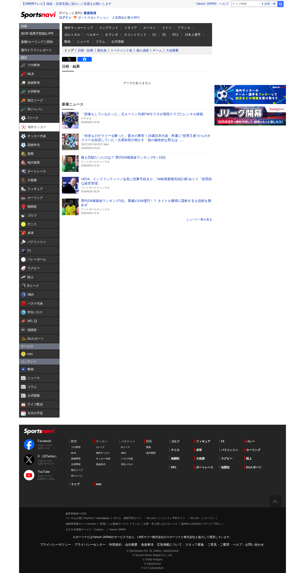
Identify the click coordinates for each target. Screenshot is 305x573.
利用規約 (115, 544)
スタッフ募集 (194, 544)
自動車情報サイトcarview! (81, 523)
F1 (222, 441)
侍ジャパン (77, 475)
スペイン (149, 28)
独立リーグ (77, 470)
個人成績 (142, 50)
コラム (100, 41)
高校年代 (101, 464)
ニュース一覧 (194, 219)
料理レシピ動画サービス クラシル (120, 523)
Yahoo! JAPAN (206, 3)
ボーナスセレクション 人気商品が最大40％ (109, 17)
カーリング (253, 450)
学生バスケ (127, 464)
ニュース (83, 41)
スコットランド (135, 34)
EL (165, 34)
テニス (175, 450)
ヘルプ (224, 3)
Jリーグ (100, 447)
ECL (176, 34)
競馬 (148, 447)
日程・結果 (85, 50)
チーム (157, 50)
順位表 (102, 50)
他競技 (225, 467)
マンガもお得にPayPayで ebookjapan (88, 518)
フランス (184, 28)
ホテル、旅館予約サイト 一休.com (134, 518)
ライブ (75, 484)
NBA (123, 453)
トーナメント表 (121, 50)
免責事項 (147, 544)
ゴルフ (175, 441)
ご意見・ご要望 (218, 544)
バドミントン (229, 450)
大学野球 (76, 464)
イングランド (108, 28)
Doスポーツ (253, 467)
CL (154, 34)
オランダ (111, 34)
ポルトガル (72, 34)
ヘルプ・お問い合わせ (248, 544)
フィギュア (203, 441)
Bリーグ (125, 447)
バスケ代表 (127, 458)
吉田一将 (270, 3)
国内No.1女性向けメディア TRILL (201, 523)
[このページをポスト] (69, 59)
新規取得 (90, 13)
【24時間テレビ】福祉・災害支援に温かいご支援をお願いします (66, 3)
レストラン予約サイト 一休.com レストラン (187, 518)
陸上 (249, 458)
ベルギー (92, 34)
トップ (69, 50)
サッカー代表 (103, 458)
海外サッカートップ (78, 28)
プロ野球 (76, 447)
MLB (73, 453)
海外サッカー (103, 453)
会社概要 (131, 544)
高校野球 (76, 458)
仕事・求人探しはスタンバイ (160, 523)
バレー (250, 441)
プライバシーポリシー (55, 544)
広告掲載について (169, 544)
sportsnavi (39, 431)
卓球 (199, 450)
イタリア (130, 28)
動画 (67, 41)
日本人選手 (193, 34)
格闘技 (175, 458)
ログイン (65, 17)
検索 (280, 4)
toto (98, 484)
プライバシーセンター (90, 544)
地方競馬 (151, 453)
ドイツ (167, 28)
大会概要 (172, 50)
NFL (174, 467)
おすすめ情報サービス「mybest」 (86, 529)
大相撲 (200, 458)
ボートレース (204, 467)
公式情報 (117, 41)
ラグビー (227, 458)
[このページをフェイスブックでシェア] (84, 59)
